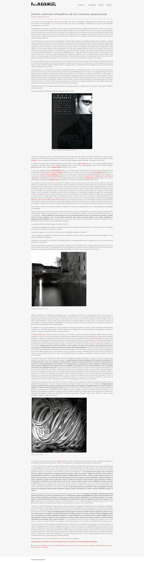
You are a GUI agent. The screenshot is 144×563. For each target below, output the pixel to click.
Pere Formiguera (52, 174)
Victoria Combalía (57, 172)
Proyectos (81, 5)
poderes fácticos (61, 461)
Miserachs (34, 199)
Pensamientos (44, 545)
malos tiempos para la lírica (42, 334)
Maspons (109, 198)
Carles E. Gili (81, 163)
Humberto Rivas (54, 179)
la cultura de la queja (96, 338)
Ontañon (48, 199)
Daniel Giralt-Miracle (54, 176)
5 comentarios (44, 547)
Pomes (58, 199)
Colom (63, 199)
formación (65, 545)
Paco (48, 17)
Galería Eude (43, 176)
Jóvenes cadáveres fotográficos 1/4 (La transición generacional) (69, 14)
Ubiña (39, 199)
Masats (53, 199)
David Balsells (56, 170)
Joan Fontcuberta (97, 172)
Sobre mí (101, 5)
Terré (43, 199)
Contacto (109, 5)
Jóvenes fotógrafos (90, 545)
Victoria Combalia (35, 547)
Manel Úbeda (89, 178)
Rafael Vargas (56, 167)
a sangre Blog (92, 5)
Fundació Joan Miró (45, 172)
